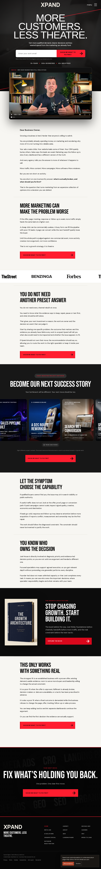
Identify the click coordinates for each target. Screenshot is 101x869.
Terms (10, 860)
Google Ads (85, 826)
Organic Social (50, 837)
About (65, 830)
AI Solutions (49, 834)
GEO (64, 834)
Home (46, 826)
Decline (78, 863)
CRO (82, 834)
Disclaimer (38, 860)
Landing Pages (68, 837)
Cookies (16, 860)
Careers (84, 830)
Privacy (5, 860)
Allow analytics (68, 863)
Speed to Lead (86, 837)
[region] (50, 420)
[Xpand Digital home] (50, 5)
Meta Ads (47, 830)
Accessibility (23, 860)
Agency (65, 826)
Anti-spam (31, 860)
